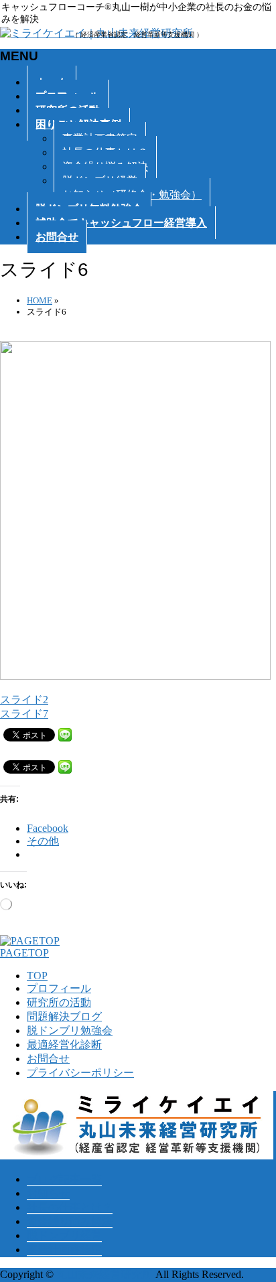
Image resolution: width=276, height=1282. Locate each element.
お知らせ (48, 1193)
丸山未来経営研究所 (104, 1274)
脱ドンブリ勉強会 (70, 1030)
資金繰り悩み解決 (70, 1221)
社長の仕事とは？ (70, 1207)
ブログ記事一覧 (64, 1179)
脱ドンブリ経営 (64, 1235)
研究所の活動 (59, 1002)
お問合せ (48, 1058)
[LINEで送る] (65, 733)
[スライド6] (136, 676)
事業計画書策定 (64, 1249)
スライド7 (24, 713)
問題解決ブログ (64, 1016)
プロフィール (59, 988)
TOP (37, 975)
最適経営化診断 (64, 1044)
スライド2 (24, 699)
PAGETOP (24, 952)
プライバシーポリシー (80, 1072)
